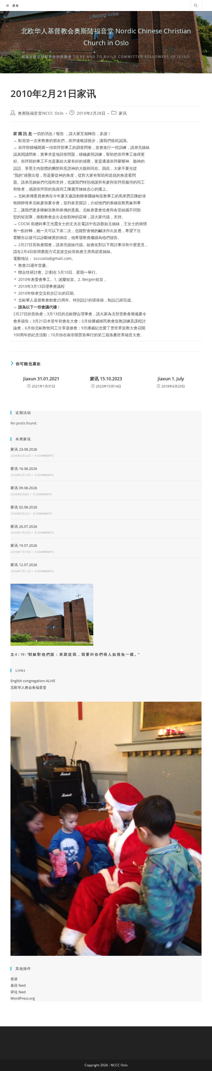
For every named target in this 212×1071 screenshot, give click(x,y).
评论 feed (18, 991)
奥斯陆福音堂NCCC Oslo (40, 113)
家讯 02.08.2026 (23, 507)
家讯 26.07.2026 (23, 526)
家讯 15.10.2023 (106, 379)
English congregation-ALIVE (32, 680)
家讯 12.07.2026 (23, 564)
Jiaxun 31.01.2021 (41, 379)
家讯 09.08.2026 (23, 487)
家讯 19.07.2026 (23, 545)
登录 (14, 978)
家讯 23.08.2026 (23, 449)
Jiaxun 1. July (171, 379)
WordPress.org (22, 998)
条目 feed (18, 985)
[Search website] (196, 6)
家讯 (123, 113)
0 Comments (44, 456)
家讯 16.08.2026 (23, 468)
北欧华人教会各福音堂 (28, 687)
